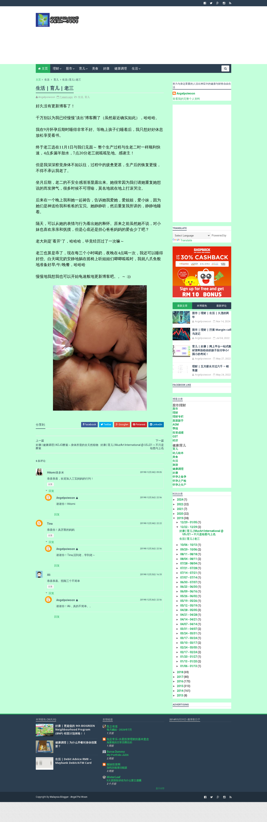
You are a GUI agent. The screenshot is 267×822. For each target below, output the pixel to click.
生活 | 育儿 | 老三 (189, 538)
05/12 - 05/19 (189, 605)
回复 (50, 484)
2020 (180, 513)
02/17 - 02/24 (189, 652)
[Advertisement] (160, 36)
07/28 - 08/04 (189, 563)
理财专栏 (178, 416)
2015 (180, 686)
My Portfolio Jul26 (118, 754)
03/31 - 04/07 (189, 628)
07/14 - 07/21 (189, 572)
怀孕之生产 (179, 484)
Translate (186, 240)
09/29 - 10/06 (189, 549)
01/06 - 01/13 (189, 666)
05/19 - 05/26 (189, 600)
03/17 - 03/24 (189, 638)
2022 (180, 504)
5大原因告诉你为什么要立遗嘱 (124, 780)
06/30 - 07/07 (189, 582)
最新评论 (221, 305)
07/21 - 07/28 (189, 568)
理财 (56, 68)
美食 (95, 68)
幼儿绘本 (178, 452)
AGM (176, 424)
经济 (175, 440)
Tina (50, 523)
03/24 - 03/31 (189, 633)
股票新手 (178, 420)
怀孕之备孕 (179, 476)
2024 (180, 499)
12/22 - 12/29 (189, 527)
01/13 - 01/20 (189, 661)
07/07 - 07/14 (189, 577)
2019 (180, 518)
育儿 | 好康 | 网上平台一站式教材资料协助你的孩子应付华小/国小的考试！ (211, 350)
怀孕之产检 (179, 480)
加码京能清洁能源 (117, 767)
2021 (180, 509)
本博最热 (202, 305)
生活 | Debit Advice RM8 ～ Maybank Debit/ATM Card (73, 761)
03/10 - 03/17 (189, 642)
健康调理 (120, 68)
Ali (48, 574)
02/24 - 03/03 (189, 647)
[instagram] (224, 3)
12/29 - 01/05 (189, 522)
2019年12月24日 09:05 (151, 472)
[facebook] (205, 3)
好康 (106, 68)
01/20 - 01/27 (189, 656)
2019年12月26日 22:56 (151, 497)
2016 (180, 681)
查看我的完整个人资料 (186, 98)
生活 (135, 68)
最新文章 (182, 305)
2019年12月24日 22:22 (151, 523)
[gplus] (217, 3)
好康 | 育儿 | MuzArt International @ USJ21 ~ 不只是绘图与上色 (201, 532)
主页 (45, 68)
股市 (69, 68)
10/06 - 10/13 (189, 544)
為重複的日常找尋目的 (119, 742)
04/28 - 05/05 (189, 610)
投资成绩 (178, 432)
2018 (180, 672)
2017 (180, 676)
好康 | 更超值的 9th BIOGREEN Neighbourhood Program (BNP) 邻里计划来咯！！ (75, 729)
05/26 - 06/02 (189, 596)
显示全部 (160, 788)
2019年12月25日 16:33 (151, 574)
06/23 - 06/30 (189, 586)
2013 (180, 695)
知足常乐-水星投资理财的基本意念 (128, 739)
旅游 (175, 464)
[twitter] (211, 3)
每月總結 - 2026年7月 (119, 729)
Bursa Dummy (116, 751)
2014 (180, 690)
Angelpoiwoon (65, 497)
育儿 (82, 68)
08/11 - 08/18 (189, 554)
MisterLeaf (113, 777)
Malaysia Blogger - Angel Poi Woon (68, 797)
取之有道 (112, 726)
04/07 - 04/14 (189, 624)
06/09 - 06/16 (189, 591)
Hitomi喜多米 (55, 472)
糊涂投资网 (113, 764)
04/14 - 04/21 (189, 619)
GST (175, 436)
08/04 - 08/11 (189, 558)
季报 (175, 428)
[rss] (230, 3)
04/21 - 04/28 (189, 614)
